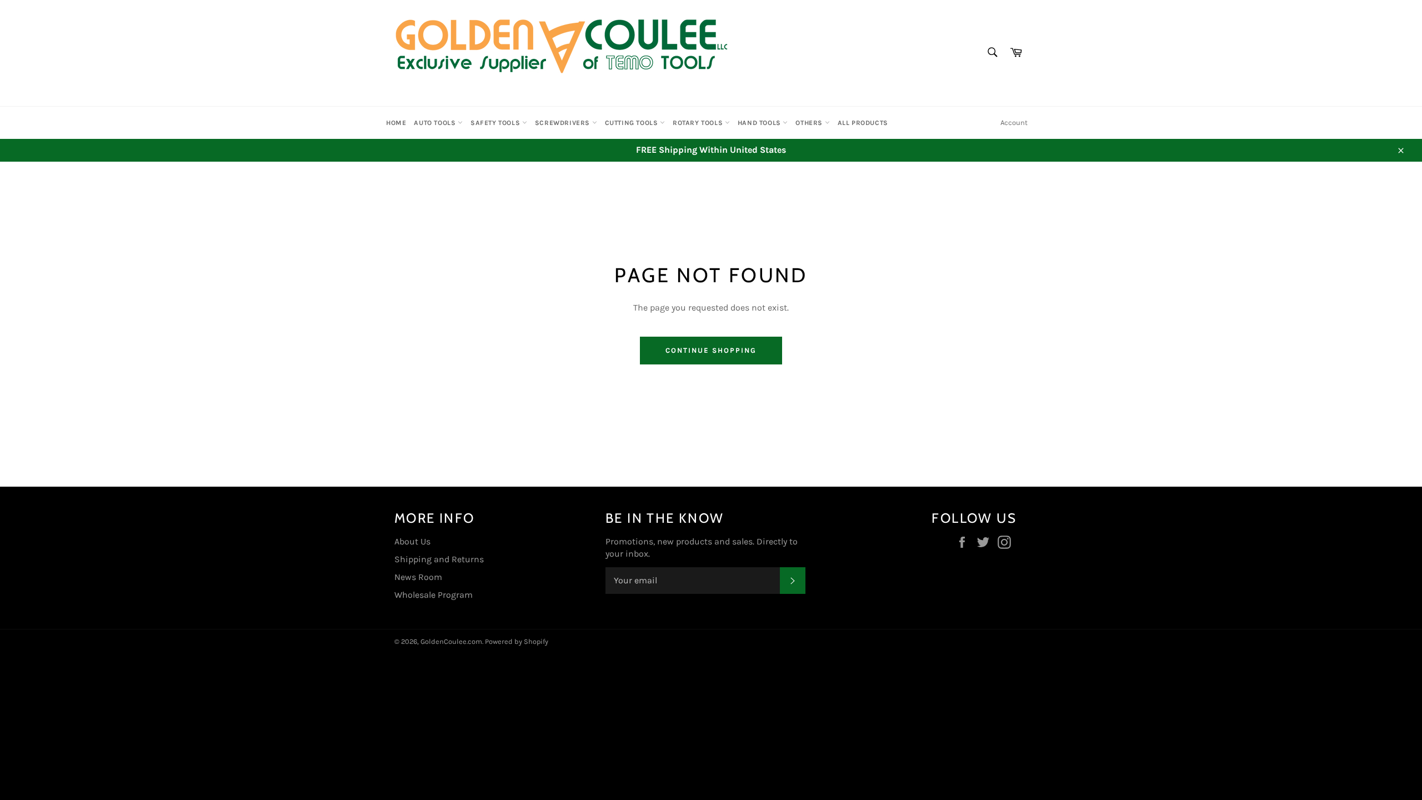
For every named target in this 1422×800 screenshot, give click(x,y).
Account (1014, 122)
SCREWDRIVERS (563, 123)
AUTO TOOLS (436, 123)
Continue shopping (710, 350)
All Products (863, 123)
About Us (412, 541)
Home (396, 123)
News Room (418, 577)
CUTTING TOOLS (632, 123)
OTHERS (809, 123)
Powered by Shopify (516, 641)
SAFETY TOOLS (496, 123)
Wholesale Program (433, 594)
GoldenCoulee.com (451, 641)
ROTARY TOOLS (699, 123)
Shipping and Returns (439, 559)
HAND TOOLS (760, 123)
